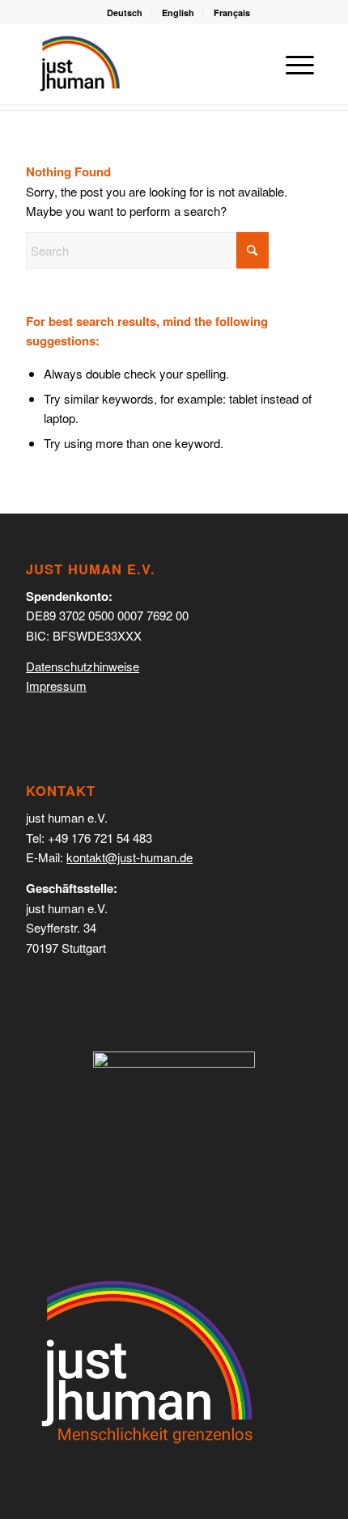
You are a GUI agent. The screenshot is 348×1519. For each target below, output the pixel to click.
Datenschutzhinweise (82, 666)
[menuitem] (125, 12)
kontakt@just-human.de (129, 856)
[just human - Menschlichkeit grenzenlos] (79, 64)
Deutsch (124, 12)
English (178, 12)
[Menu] (291, 64)
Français (232, 12)
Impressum (56, 685)
